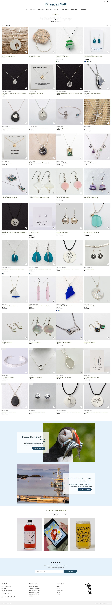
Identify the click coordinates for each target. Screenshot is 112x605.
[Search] (109, 1)
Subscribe (70, 571)
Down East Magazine (33, 586)
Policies (58, 594)
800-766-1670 (5, 588)
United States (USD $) (6, 603)
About (58, 588)
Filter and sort (7, 25)
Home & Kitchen (74, 9)
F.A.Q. (58, 592)
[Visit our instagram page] (5, 596)
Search (58, 586)
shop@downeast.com (6, 586)
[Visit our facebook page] (2, 596)
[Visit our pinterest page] (8, 596)
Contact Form (60, 590)
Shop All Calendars (85, 489)
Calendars (48, 9)
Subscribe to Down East (34, 588)
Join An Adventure (39, 448)
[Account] (104, 1)
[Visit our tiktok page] (11, 596)
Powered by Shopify (97, 603)
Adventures (40, 9)
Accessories (83, 9)
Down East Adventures (34, 592)
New (26, 9)
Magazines (56, 9)
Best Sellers (32, 9)
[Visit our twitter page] (14, 596)
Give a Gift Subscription (34, 590)
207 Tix (31, 596)
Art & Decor (64, 9)
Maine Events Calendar (34, 594)
